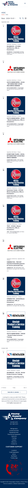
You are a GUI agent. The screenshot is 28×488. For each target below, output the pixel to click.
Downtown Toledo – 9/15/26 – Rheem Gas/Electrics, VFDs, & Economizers (15, 191)
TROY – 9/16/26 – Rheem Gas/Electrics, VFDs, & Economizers (14, 227)
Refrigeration (14, 428)
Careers (14, 440)
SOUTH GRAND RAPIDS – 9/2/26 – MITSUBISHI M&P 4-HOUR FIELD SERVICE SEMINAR (15, 83)
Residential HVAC (14, 432)
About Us (14, 442)
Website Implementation (19, 483)
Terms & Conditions (7, 483)
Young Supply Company (14, 481)
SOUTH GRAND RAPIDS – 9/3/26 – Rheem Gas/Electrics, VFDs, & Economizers (15, 119)
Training (14, 438)
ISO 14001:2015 (14, 424)
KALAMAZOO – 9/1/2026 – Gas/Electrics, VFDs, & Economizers (14, 48)
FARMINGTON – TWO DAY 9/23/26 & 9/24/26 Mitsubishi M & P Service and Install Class (15, 263)
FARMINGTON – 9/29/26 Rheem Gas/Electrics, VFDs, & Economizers (16, 300)
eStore (14, 454)
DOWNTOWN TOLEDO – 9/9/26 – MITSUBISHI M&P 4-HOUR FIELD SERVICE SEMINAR (16, 155)
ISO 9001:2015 (14, 422)
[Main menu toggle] (25, 3)
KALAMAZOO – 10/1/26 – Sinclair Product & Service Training (16, 373)
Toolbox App (14, 458)
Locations (14, 450)
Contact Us (14, 444)
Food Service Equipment (14, 434)
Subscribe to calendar (13, 392)
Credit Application (14, 452)
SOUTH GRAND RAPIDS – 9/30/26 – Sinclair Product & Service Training (16, 335)
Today (14, 387)
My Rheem (14, 456)
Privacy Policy (24, 481)
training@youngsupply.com (14, 403)
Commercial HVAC (14, 430)
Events (3, 14)
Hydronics (14, 436)
